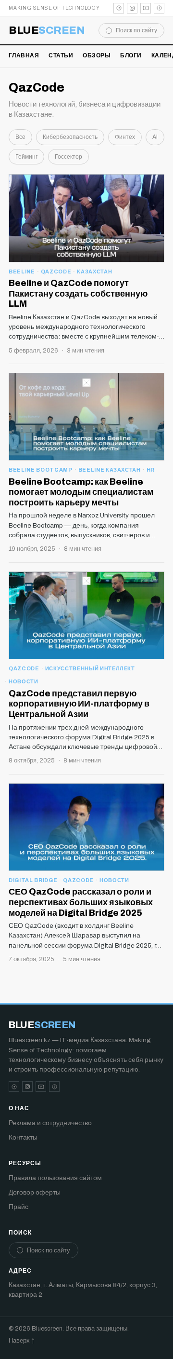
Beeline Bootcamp (41, 470)
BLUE (47, 30)
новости (23, 681)
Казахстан (94, 271)
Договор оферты (35, 1192)
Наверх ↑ (21, 1340)
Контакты (23, 1137)
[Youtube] (145, 8)
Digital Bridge (33, 880)
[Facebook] (159, 8)
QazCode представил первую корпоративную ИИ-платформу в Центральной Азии (79, 704)
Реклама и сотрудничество (50, 1123)
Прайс (18, 1206)
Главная (24, 55)
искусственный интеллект (90, 668)
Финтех (125, 137)
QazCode (56, 271)
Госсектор (68, 156)
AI (155, 137)
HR (151, 470)
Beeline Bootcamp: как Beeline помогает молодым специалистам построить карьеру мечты (81, 492)
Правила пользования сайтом (55, 1178)
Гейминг (26, 156)
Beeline (22, 271)
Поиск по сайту (136, 30)
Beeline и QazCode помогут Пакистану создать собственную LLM (78, 293)
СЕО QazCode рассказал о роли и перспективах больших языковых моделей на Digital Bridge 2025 (81, 902)
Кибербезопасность (70, 137)
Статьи (61, 55)
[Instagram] (132, 8)
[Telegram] (118, 8)
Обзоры (97, 55)
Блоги (130, 55)
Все (20, 137)
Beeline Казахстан (109, 470)
